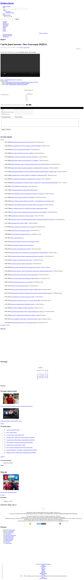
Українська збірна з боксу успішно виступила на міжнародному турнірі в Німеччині (29, 252)
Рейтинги (43, 572)
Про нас (43, 577)
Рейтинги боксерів (7, 35)
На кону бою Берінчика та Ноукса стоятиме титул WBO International (25, 145)
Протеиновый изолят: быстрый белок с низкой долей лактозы (24, 274)
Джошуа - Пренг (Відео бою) (16, 237)
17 (37, 376)
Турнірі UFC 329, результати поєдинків (19, 285)
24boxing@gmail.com (46, 564)
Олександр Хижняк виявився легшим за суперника (21, 245)
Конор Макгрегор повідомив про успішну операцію (21, 215)
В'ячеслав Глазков (9, 537)
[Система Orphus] (20, 105)
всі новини (3, 325)
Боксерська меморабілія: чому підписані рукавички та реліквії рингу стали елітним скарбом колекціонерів (34, 182)
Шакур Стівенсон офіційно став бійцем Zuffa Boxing (22, 307)
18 (39, 376)
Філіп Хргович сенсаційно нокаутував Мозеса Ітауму (22, 142)
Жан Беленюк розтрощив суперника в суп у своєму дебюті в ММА (25, 300)
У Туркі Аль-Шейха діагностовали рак (18, 186)
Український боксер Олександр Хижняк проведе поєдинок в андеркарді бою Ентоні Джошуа (31, 293)
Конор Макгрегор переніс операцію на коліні (20, 230)
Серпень (40, 367)
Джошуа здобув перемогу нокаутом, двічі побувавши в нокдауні (24, 241)
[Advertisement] (42, 346)
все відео (3, 456)
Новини (5, 22)
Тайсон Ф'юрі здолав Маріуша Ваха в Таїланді (20, 248)
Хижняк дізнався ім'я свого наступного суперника (21, 282)
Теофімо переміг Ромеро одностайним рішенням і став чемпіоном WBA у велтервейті (29, 167)
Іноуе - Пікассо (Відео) (12, 432)
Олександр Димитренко (10, 535)
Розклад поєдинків (43, 33)
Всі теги (43, 574)
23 (47, 376)
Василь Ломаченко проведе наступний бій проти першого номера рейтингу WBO (28, 208)
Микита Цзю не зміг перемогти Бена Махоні (20, 149)
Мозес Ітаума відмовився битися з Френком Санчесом (22, 304)
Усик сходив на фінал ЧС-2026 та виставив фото (21, 263)
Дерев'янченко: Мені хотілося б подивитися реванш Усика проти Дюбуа (22, 82)
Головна (5, 21)
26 (40, 377)
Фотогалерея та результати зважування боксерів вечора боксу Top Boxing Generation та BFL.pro (17, 406)
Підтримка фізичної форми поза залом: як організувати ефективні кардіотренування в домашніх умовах (33, 171)
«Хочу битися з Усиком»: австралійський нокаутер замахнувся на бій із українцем (28, 212)
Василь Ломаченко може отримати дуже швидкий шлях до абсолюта (25, 178)
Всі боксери (5, 36)
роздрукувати (26, 47)
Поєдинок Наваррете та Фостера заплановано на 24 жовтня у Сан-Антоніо (27, 193)
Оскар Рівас (11, 531)
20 (42, 376)
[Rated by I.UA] (39, 561)
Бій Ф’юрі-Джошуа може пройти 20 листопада (20, 234)
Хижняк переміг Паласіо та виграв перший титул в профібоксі (24, 160)
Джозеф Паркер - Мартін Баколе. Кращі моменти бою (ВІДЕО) (21, 439)
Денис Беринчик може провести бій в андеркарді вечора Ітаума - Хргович (26, 311)
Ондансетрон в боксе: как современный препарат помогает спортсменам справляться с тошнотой (32, 219)
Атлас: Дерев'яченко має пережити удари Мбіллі (16, 84)
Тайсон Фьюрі (11, 530)
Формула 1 (6, 501)
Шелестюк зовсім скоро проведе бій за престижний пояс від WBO (25, 267)
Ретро (4, 28)
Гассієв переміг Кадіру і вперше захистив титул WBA (22, 296)
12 (40, 374)
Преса (4, 31)
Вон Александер (18, 79)
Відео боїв (5, 25)
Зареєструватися (6, 6)
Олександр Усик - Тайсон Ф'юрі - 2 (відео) (16, 445)
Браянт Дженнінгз (9, 539)
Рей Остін (7, 541)
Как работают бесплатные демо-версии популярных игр (22, 197)
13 (42, 374)
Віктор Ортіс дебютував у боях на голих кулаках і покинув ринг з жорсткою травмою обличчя (31, 271)
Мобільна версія (6, 15)
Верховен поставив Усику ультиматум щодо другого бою (22, 226)
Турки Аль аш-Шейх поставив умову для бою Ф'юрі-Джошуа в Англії (25, 318)
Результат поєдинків (7, 34)
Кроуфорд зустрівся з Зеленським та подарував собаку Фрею (23, 156)
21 (43, 376)
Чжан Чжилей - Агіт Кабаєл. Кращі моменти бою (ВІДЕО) (20, 442)
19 (40, 376)
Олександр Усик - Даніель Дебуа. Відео (15, 434)
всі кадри (3, 494)
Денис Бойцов (8, 543)
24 (37, 377)
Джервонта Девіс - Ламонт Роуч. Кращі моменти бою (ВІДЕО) (21, 437)
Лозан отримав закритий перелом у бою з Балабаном (22, 153)
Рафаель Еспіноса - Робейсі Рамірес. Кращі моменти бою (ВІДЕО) (21, 452)
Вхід (4, 7)
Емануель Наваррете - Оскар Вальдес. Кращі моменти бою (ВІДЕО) (22, 450)
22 (45, 376)
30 (47, 377)
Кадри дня (5, 26)
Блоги (4, 29)
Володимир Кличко (9, 536)
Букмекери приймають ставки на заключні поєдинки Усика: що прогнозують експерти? (30, 164)
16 (47, 374)
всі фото (2, 423)
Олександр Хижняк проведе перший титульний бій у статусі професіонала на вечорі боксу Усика (32, 201)
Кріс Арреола (8, 533)
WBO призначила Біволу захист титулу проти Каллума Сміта (23, 322)
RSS (4, 13)
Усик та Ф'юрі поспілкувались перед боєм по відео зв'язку (20, 447)
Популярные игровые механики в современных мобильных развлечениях (26, 256)
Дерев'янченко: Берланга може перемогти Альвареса (17, 83)
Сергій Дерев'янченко (9, 79)
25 (39, 377)
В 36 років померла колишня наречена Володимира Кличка (23, 190)
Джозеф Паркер (8, 540)
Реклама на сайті (43, 578)
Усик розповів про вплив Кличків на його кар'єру (21, 260)
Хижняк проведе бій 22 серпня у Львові (18, 223)
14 (43, 374)
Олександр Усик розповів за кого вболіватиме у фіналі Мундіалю (25, 278)
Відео (21, 47)
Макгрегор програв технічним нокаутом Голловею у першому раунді (25, 289)
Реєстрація (8, 11)
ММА (4, 27)
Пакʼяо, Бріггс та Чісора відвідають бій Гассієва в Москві (22, 315)
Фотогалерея (6, 23)
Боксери (43, 571)
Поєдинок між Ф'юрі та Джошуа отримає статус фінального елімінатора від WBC (28, 175)
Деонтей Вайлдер (9, 532)
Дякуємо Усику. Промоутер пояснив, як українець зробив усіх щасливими (26, 204)
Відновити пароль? (10, 12)
